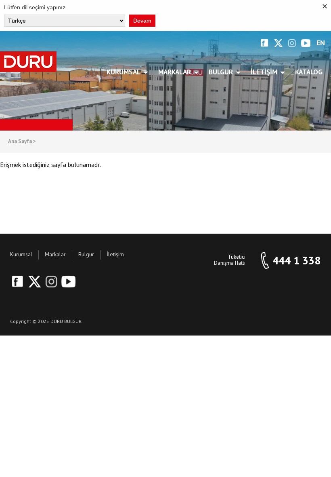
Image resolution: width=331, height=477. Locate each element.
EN (320, 43)
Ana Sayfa (22, 142)
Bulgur (221, 72)
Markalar (174, 72)
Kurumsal (123, 72)
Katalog (309, 72)
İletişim (264, 72)
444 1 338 (296, 260)
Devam (142, 20)
